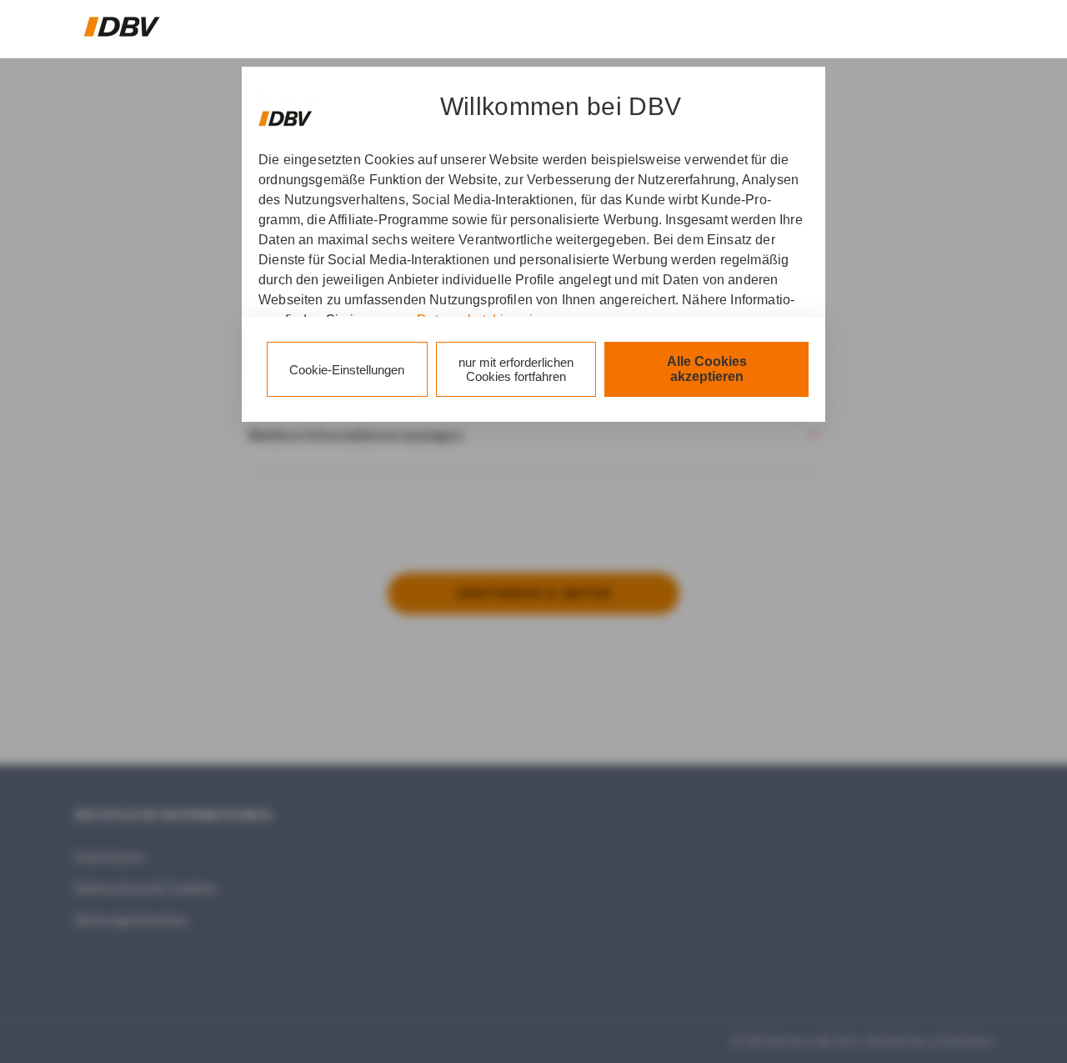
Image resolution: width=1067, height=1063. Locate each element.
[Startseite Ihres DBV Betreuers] (122, 26)
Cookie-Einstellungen (346, 370)
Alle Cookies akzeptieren (707, 369)
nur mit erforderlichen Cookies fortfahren (516, 369)
